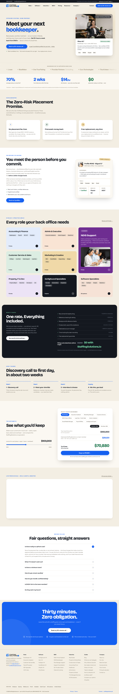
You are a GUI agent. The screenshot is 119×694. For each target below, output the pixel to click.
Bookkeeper (65, 413)
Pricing (60, 5)
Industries (46, 5)
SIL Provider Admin (58, 665)
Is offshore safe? (88, 673)
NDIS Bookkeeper (58, 658)
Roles (30, 5)
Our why (101, 658)
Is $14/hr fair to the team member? (59, 582)
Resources (67, 5)
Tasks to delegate (88, 668)
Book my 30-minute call (104, 5)
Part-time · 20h (104, 424)
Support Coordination (59, 663)
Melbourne (26, 685)
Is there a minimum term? (59, 566)
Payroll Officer (79, 419)
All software (42, 668)
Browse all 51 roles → (107, 219)
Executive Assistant (76, 413)
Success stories (103, 663)
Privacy (72, 689)
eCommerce (72, 668)
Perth (31, 685)
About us (101, 655)
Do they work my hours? (59, 588)
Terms (76, 689)
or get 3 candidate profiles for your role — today (42, 45)
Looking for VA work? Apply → (106, 1)
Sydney (20, 685)
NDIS (53, 5)
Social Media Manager (67, 419)
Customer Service (101, 413)
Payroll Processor (27, 663)
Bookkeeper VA (27, 655)
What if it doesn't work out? (59, 560)
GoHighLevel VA (43, 655)
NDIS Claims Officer (67, 416)
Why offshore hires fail (90, 660)
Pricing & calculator (104, 668)
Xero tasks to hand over (90, 663)
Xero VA (41, 658)
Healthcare (72, 665)
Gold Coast (42, 685)
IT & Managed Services (74, 673)
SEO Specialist (27, 665)
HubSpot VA (42, 660)
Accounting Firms (73, 663)
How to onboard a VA (89, 670)
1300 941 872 (9, 1)
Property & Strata (73, 670)
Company (76, 5)
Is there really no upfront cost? (59, 545)
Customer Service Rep (29, 660)
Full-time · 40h (94, 424)
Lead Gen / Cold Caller (80, 416)
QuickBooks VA (42, 663)
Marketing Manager (89, 413)
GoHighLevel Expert (91, 419)
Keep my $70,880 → (85, 451)
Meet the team (103, 660)
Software (37, 5)
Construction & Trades (74, 660)
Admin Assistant (93, 416)
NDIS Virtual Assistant (59, 655)
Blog (85, 655)
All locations (50, 685)
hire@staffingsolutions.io (20, 1)
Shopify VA (41, 665)
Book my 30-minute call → (17, 45)
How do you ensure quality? (59, 571)
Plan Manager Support (59, 660)
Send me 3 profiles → (15, 198)
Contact (92, 5)
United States (57, 685)
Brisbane (14, 685)
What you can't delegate (90, 658)
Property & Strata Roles (75, 658)
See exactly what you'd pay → (17, 336)
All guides (86, 678)
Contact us (102, 670)
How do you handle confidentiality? (59, 577)
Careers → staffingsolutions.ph (106, 689)
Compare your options (89, 675)
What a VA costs (88, 665)
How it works (102, 665)
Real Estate (72, 655)
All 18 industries (73, 675)
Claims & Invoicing (58, 668)
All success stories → (107, 474)
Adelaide (36, 685)
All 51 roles (26, 668)
